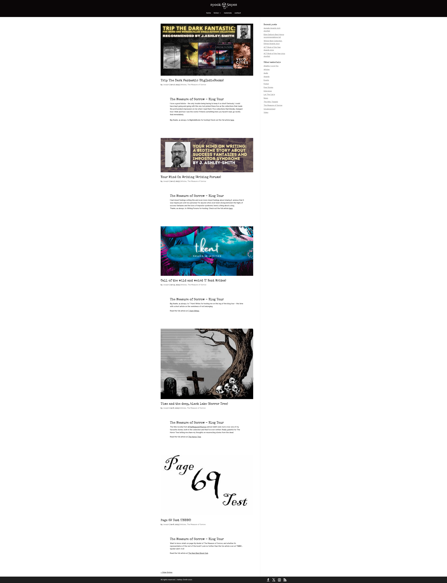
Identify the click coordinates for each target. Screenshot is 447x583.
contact (238, 13)
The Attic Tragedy (271, 102)
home (208, 13)
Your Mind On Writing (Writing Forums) (191, 177)
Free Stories (268, 87)
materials (228, 13)
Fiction (266, 84)
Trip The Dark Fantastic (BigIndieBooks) (192, 80)
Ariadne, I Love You (271, 66)
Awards (266, 77)
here (232, 120)
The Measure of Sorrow (196, 85)
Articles (184, 85)
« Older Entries (166, 572)
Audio (266, 73)
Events (266, 80)
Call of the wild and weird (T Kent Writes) (193, 280)
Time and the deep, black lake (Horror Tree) (194, 404)
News (266, 98)
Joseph (166, 85)
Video (266, 112)
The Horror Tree (194, 437)
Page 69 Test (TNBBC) (176, 520)
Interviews (268, 91)
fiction (216, 13)
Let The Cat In (269, 94)
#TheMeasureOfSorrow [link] (197, 427)
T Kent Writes (193, 311)
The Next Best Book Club (198, 553)
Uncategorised (269, 109)
